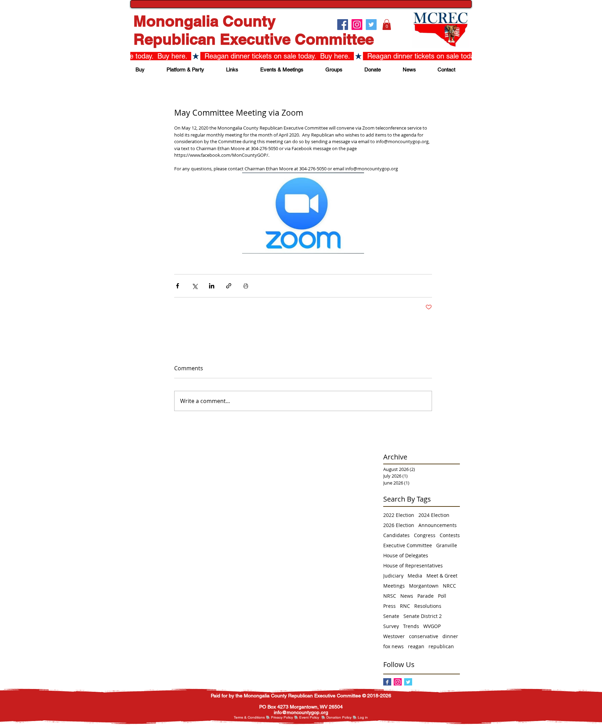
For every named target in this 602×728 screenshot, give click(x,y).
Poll (442, 596)
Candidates (396, 535)
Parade (425, 596)
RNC (405, 606)
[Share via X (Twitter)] (194, 285)
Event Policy (309, 717)
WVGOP (432, 626)
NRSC (389, 596)
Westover (394, 636)
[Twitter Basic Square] (408, 682)
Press (389, 606)
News (406, 596)
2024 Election (433, 515)
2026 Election (398, 525)
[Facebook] (387, 682)
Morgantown (424, 586)
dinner (450, 636)
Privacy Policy (282, 717)
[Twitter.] (371, 24)
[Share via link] (228, 285)
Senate (391, 616)
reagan (416, 646)
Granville (446, 545)
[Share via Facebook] (177, 285)
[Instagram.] (357, 24)
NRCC (449, 586)
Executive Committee (407, 545)
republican (441, 646)
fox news (393, 646)
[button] (386, 24)
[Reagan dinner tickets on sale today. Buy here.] (301, 56)
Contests (450, 535)
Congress (424, 535)
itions (260, 717)
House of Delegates (405, 555)
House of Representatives (413, 565)
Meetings (394, 586)
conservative (423, 636)
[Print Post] (245, 285)
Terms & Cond (245, 717)
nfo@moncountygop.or (300, 712)
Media (415, 576)
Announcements (437, 525)
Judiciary (393, 576)
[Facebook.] (342, 24)
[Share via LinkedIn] (211, 285)
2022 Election (398, 515)
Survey (391, 626)
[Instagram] (398, 682)
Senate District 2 (422, 616)
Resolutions (427, 606)
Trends (411, 626)
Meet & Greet (441, 576)
